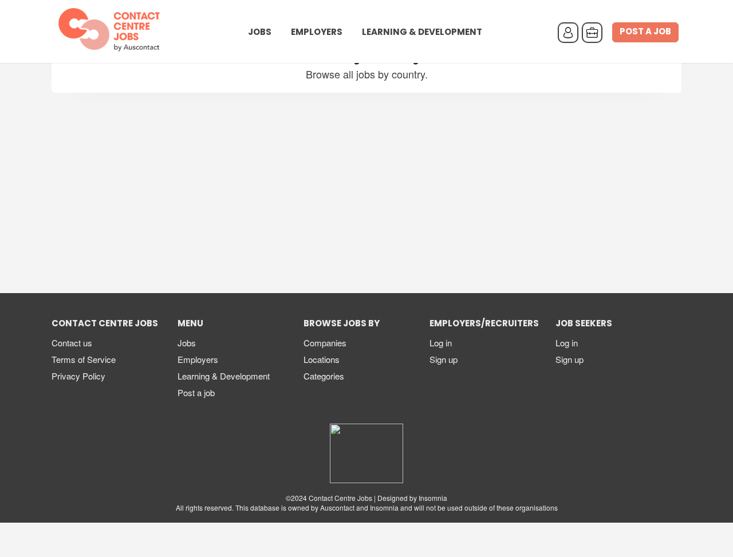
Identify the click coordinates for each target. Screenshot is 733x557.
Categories (324, 376)
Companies (325, 343)
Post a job (645, 32)
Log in (440, 343)
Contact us (72, 343)
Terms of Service (84, 359)
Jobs (259, 32)
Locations (322, 359)
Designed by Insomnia (412, 498)
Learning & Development (422, 32)
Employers (316, 32)
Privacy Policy (78, 376)
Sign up (443, 359)
